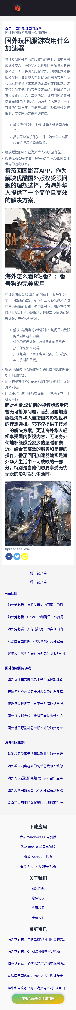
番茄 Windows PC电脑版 (38, 837)
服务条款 (38, 888)
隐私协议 (38, 898)
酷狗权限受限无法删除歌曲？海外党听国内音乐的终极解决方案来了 (38, 754)
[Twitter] (16, 556)
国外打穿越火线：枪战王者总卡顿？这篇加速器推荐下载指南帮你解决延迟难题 (38, 716)
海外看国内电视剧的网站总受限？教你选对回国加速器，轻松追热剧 (38, 766)
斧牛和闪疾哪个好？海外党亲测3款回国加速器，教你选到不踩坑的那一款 (38, 653)
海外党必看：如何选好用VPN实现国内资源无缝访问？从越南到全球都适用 (38, 629)
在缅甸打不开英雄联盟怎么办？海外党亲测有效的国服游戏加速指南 (38, 691)
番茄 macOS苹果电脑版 (38, 847)
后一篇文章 (38, 582)
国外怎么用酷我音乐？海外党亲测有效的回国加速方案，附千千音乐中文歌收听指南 (38, 790)
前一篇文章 (38, 573)
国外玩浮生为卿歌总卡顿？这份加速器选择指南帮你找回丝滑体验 (38, 679)
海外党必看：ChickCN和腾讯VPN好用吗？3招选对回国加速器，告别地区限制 (38, 617)
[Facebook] (9, 556)
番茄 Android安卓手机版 (38, 866)
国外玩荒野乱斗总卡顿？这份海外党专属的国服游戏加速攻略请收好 (38, 728)
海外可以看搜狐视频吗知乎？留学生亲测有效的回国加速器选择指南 (38, 778)
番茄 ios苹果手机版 (38, 856)
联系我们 (38, 917)
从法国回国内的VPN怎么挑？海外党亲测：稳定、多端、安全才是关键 (38, 641)
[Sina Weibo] (24, 556)
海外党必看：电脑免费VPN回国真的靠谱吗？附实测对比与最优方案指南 (38, 605)
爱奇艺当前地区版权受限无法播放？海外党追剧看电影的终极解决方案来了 (38, 802)
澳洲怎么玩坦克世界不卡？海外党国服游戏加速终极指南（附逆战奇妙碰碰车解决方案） (38, 704)
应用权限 (38, 908)
